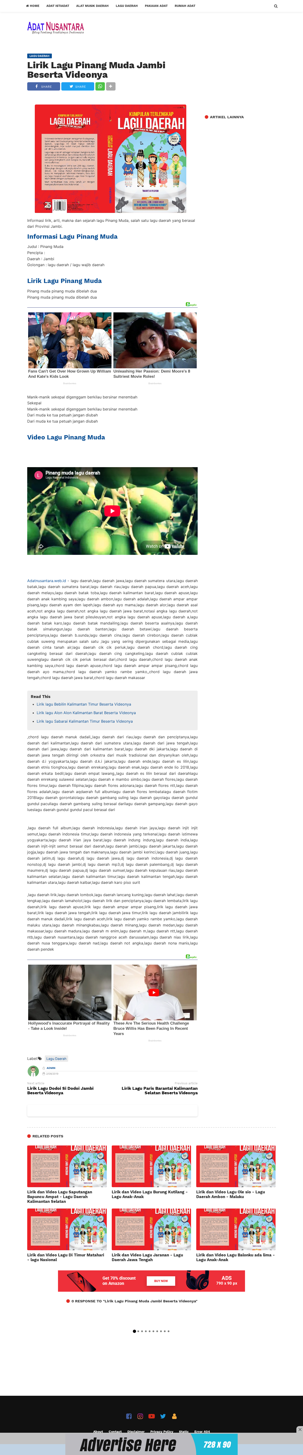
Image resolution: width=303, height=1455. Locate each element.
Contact (115, 1431)
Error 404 (202, 1431)
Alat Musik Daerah (92, 6)
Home (34, 6)
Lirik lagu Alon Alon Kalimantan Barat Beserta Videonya (86, 712)
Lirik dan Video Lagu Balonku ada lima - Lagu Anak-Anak (235, 1257)
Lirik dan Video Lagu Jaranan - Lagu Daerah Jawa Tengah (147, 1257)
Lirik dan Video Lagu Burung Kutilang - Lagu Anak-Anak (150, 1194)
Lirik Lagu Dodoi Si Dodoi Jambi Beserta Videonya (60, 1090)
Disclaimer (136, 1431)
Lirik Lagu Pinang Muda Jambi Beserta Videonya (96, 70)
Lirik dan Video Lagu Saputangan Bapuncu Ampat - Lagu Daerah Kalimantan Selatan (59, 1197)
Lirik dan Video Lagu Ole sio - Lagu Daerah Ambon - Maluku (230, 1194)
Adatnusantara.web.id (46, 580)
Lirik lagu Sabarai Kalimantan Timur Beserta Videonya (85, 721)
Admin (51, 1068)
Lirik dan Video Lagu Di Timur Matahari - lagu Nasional (65, 1257)
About (98, 1431)
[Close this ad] (299, 1429)
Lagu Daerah (127, 6)
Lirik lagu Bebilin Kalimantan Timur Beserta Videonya (84, 704)
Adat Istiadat (57, 6)
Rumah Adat (185, 6)
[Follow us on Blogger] (174, 1416)
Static (184, 1431)
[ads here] (151, 1444)
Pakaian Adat (156, 6)
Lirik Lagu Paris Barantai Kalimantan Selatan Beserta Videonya (160, 1090)
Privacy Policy (161, 1431)
